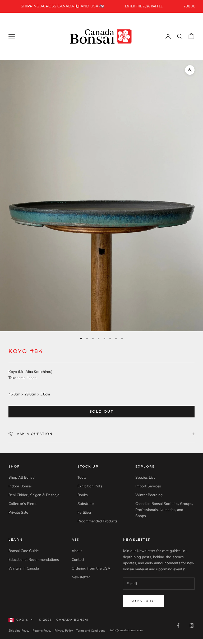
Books (82, 494)
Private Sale (18, 512)
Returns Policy (42, 631)
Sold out (101, 411)
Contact (78, 559)
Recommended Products (97, 521)
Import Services (148, 486)
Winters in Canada (23, 568)
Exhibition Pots (89, 486)
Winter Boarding (149, 494)
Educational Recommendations (33, 559)
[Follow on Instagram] (192, 625)
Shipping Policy (18, 631)
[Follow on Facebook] (178, 625)
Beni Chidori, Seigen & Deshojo (33, 494)
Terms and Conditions (90, 631)
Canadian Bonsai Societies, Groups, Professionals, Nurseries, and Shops (164, 509)
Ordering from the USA (91, 568)
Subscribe (143, 601)
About (77, 550)
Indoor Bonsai (19, 486)
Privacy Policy (63, 631)
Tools (81, 477)
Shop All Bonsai (21, 477)
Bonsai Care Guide (23, 550)
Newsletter (81, 577)
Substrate (85, 503)
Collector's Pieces (22, 503)
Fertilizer (84, 512)
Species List (145, 477)
